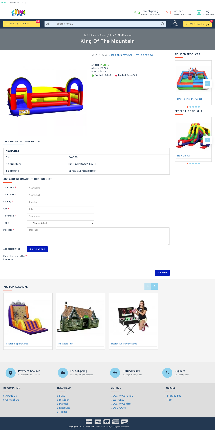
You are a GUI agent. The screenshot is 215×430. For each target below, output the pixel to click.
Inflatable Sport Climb (17, 343)
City (5, 209)
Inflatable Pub (65, 343)
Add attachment (11, 249)
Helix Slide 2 (183, 155)
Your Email (8, 195)
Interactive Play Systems (124, 343)
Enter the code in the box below (14, 258)
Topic (6, 223)
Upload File (38, 249)
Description (32, 141)
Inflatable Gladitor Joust (189, 99)
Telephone (8, 216)
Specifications (13, 141)
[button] (179, 83)
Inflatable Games (98, 35)
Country (7, 202)
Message (7, 230)
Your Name (8, 187)
